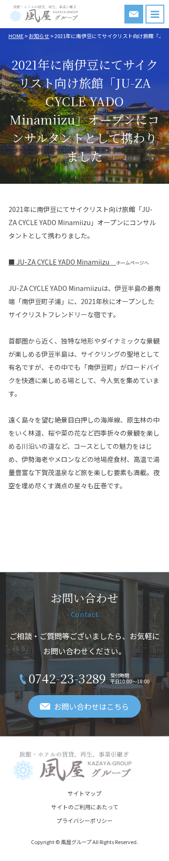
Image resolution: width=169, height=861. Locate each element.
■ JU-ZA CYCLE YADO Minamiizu (62, 261)
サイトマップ (84, 793)
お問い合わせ (133, 14)
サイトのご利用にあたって (84, 807)
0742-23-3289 (67, 678)
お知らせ (39, 35)
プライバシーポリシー (84, 820)
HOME (15, 35)
